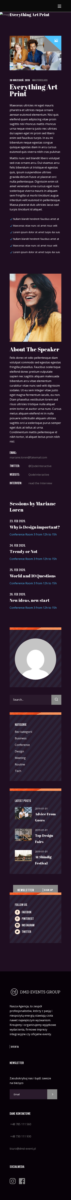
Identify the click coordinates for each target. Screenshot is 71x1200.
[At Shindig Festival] (23, 856)
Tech (18, 771)
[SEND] (52, 1094)
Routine (20, 764)
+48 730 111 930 (20, 1136)
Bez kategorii (23, 732)
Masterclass (40, 80)
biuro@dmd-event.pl (23, 1148)
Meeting (20, 758)
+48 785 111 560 (20, 1124)
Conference (22, 745)
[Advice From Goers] (23, 813)
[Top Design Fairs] (23, 835)
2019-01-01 (41, 808)
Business (21, 738)
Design (19, 751)
